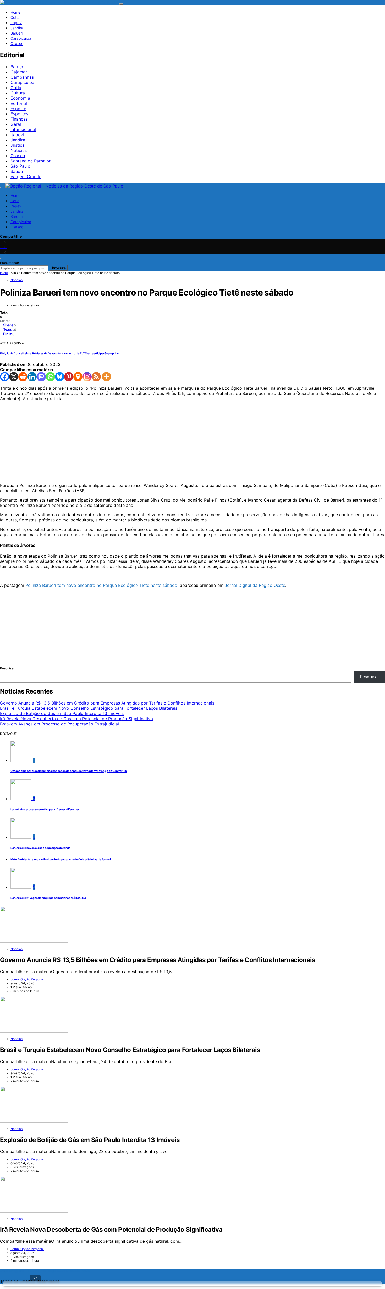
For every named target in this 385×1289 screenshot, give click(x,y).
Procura (59, 268)
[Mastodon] (41, 376)
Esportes (19, 113)
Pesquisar (7, 668)
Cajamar (18, 72)
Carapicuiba (20, 38)
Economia (20, 98)
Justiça (17, 145)
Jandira (16, 28)
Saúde (16, 171)
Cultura (17, 92)
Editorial (18, 103)
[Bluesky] (59, 376)
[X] (13, 376)
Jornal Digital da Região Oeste (255, 585)
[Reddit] (23, 376)
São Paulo (20, 166)
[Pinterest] (68, 376)
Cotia (14, 17)
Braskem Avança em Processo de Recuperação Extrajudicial (59, 723)
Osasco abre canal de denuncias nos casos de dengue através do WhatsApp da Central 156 (68, 771)
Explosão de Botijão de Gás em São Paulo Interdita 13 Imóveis (62, 713)
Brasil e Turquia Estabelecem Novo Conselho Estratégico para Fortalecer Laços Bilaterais (88, 708)
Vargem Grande (25, 176)
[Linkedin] (32, 376)
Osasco (16, 43)
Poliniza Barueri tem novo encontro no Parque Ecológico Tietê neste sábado (102, 585)
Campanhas (22, 77)
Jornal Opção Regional (27, 979)
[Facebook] (4, 376)
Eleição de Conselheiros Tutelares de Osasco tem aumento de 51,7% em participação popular (59, 353)
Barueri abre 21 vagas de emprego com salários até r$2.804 (48, 898)
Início (4, 273)
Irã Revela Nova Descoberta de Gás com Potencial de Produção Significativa (76, 718)
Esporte (18, 108)
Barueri (16, 33)
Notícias (18, 150)
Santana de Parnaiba (30, 160)
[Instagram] (87, 376)
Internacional (23, 129)
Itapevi (16, 22)
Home (15, 12)
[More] (106, 376)
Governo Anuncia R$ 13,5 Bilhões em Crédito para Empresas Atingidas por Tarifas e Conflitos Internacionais (107, 703)
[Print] (77, 376)
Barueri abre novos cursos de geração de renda (40, 848)
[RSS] (96, 376)
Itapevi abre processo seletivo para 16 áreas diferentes (44, 809)
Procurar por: (9, 263)
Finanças (19, 119)
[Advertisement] (157, 442)
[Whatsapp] (50, 376)
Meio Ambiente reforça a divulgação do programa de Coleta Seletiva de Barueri (60, 859)
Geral (15, 124)
